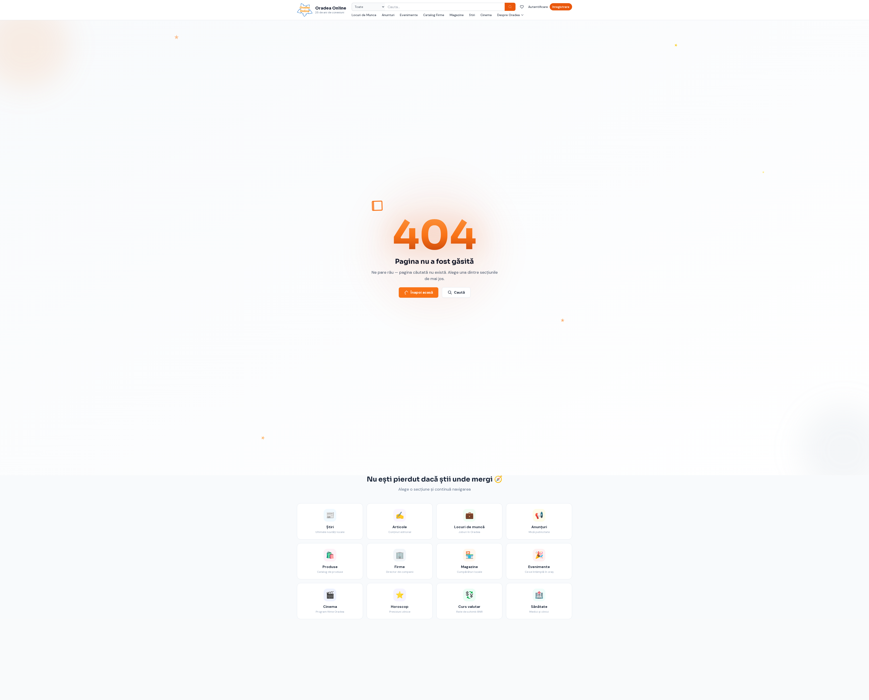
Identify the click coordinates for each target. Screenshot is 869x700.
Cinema (486, 15)
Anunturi (388, 15)
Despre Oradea (508, 15)
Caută (459, 292)
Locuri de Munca (364, 15)
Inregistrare (560, 7)
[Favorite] (521, 6)
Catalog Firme (433, 15)
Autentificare (538, 7)
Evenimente (409, 15)
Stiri (472, 15)
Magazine (457, 15)
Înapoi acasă (422, 292)
